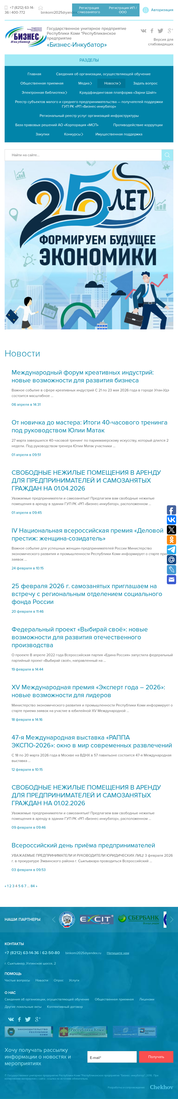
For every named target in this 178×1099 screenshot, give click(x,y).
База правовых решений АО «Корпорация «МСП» (57, 125)
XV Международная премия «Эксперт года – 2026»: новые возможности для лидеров (88, 691)
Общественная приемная (42, 83)
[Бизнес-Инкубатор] (26, 47)
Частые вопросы (17, 980)
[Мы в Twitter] (160, 31)
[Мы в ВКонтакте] (143, 31)
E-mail (95, 1057)
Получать (156, 1057)
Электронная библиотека (43, 92)
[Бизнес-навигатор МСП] (135, 1032)
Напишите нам (118, 953)
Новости (111, 83)
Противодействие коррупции (138, 125)
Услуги (74, 980)
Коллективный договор (65, 1007)
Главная (34, 74)
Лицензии (146, 999)
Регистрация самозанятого (89, 10)
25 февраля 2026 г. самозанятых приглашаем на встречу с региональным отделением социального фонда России (87, 594)
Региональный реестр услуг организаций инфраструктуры (89, 115)
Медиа (83, 83)
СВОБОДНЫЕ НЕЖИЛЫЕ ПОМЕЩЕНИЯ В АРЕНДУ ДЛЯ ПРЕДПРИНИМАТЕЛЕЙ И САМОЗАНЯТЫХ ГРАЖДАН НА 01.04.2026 (86, 480)
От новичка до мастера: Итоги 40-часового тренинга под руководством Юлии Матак (90, 426)
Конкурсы (72, 134)
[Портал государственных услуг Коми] (83, 1032)
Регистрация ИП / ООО (123, 10)
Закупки (42, 134)
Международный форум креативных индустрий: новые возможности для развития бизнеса (83, 376)
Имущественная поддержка (118, 134)
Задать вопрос (145, 83)
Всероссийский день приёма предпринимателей (83, 845)
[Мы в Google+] (170, 31)
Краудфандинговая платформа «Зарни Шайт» (117, 92)
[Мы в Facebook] (152, 31)
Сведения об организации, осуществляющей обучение (103, 74)
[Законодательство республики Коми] (29, 1032)
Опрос (59, 980)
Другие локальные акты (23, 1007)
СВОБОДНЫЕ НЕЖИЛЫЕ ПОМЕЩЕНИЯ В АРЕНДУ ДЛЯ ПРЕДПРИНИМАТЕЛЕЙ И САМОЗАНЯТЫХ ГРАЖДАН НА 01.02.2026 (86, 795)
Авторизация (162, 10)
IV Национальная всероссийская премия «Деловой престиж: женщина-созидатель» (87, 534)
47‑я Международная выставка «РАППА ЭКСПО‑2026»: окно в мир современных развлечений (92, 741)
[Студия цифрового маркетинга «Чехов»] (159, 1087)
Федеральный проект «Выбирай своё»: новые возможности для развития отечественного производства (80, 637)
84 (33, 886)
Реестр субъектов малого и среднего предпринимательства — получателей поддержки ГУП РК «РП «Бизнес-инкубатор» (89, 104)
